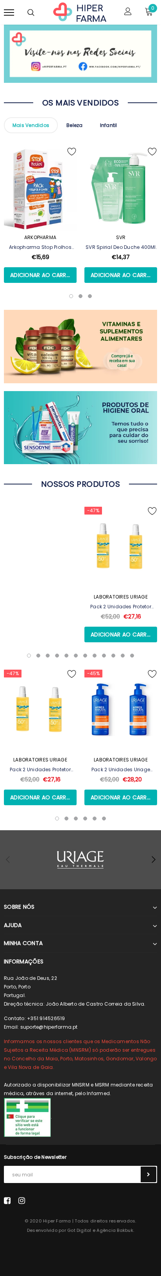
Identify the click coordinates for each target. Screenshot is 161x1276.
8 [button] (95, 656)
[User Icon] (128, 12)
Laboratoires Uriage (121, 596)
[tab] (31, 125)
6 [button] (76, 656)
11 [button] (123, 656)
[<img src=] (27, 1117)
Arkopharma (40, 237)
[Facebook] (7, 1200)
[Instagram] (21, 1200)
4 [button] (57, 656)
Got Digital (79, 1230)
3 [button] (48, 656)
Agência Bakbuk (115, 1230)
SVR (121, 237)
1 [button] (29, 656)
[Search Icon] (30, 12)
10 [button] (113, 656)
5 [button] (66, 656)
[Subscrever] (148, 1174)
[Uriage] (80, 859)
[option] (40, 224)
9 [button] (104, 656)
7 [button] (85, 656)
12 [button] (132, 656)
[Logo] (79, 11)
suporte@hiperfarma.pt (49, 1027)
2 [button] (38, 656)
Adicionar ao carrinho (43, 275)
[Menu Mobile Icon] (9, 12)
